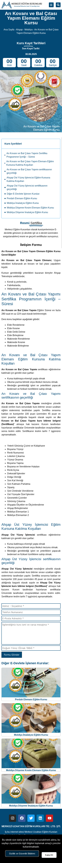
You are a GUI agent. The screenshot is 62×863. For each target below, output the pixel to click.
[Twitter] (31, 818)
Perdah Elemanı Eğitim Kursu (22, 198)
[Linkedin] (40, 818)
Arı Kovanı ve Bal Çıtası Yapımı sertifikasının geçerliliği (29, 171)
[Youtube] (49, 818)
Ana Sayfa (9, 29)
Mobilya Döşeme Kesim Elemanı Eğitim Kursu (30, 207)
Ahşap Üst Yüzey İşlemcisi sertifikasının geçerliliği (27, 187)
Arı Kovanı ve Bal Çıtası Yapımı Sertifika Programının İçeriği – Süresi (26, 155)
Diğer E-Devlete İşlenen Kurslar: (23, 194)
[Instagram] (12, 818)
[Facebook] (21, 818)
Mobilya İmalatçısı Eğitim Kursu (23, 203)
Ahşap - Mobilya (24, 29)
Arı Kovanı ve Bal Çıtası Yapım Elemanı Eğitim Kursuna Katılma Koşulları (30, 163)
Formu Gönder (11, 654)
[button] (58, 4)
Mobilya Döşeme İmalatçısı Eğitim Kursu (27, 212)
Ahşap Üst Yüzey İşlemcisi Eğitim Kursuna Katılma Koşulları (28, 179)
